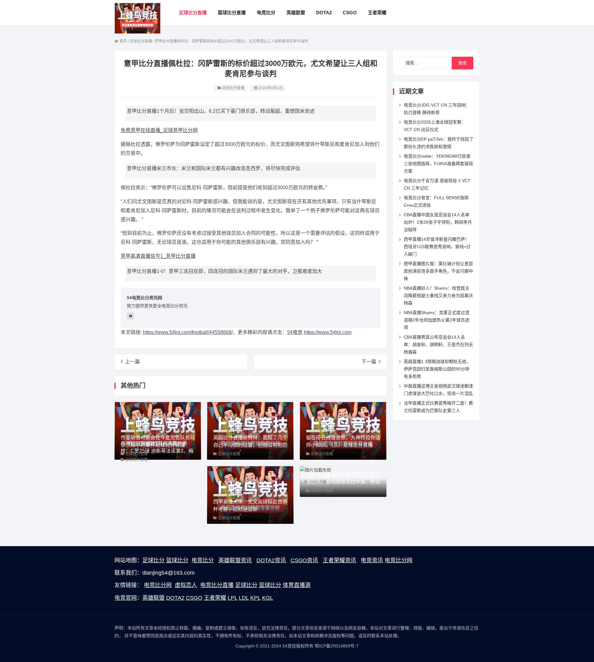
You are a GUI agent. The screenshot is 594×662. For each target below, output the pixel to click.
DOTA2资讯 (271, 560)
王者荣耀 (215, 598)
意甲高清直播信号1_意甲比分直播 (158, 256)
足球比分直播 (233, 88)
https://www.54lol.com (327, 332)
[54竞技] (137, 17)
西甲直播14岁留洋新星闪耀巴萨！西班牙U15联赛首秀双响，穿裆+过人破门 (437, 246)
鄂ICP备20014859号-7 (337, 645)
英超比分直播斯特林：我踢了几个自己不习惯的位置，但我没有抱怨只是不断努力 (250, 445)
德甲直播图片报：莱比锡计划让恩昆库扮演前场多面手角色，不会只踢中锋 (438, 271)
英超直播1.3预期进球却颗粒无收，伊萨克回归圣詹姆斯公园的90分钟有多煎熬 (437, 369)
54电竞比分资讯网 (144, 297)
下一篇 (368, 361)
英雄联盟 (153, 598)
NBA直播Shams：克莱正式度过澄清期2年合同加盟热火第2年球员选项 (436, 320)
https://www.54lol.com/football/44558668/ (188, 332)
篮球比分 (177, 560)
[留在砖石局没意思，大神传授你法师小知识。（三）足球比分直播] (343, 430)
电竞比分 (203, 560)
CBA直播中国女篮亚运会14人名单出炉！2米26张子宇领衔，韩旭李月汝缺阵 (438, 222)
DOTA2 (175, 598)
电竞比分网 (398, 560)
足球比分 (153, 560)
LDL (244, 598)
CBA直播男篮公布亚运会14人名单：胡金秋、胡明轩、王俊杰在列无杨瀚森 (438, 344)
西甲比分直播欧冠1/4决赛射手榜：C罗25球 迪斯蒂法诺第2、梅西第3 (157, 451)
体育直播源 (297, 585)
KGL (267, 598)
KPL (255, 598)
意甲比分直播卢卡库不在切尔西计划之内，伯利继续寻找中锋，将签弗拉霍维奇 (343, 482)
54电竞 (295, 332)
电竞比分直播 (217, 585)
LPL (232, 598)
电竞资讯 (372, 560)
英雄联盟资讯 (235, 560)
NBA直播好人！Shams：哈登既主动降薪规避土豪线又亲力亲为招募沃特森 (438, 295)
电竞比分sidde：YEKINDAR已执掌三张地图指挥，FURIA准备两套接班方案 (438, 163)
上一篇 (132, 361)
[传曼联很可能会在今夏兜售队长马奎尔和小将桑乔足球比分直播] (157, 430)
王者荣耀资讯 (339, 560)
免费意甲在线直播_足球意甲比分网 (159, 130)
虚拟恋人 (186, 585)
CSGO (194, 598)
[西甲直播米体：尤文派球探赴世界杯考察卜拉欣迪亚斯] (250, 494)
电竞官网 (125, 598)
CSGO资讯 (304, 560)
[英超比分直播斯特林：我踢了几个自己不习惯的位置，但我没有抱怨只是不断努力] (250, 430)
